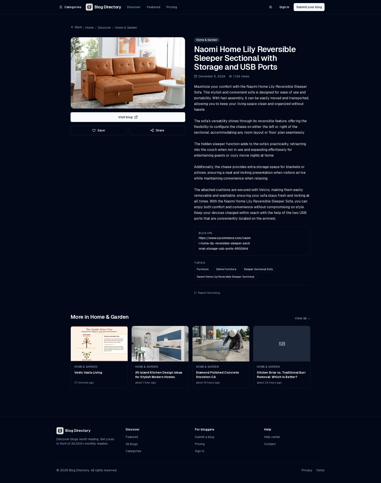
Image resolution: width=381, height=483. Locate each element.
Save (101, 130)
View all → (302, 318)
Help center (272, 437)
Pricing (171, 7)
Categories (133, 451)
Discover (134, 7)
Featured (153, 7)
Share (160, 130)
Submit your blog (309, 7)
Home (90, 28)
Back (78, 27)
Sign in (284, 7)
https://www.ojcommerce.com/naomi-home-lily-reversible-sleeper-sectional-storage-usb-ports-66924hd (225, 243)
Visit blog (125, 117)
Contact (270, 444)
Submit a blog (204, 437)
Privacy (307, 470)
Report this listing (209, 293)
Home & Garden (126, 28)
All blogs (132, 444)
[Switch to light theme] (270, 7)
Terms (320, 470)
